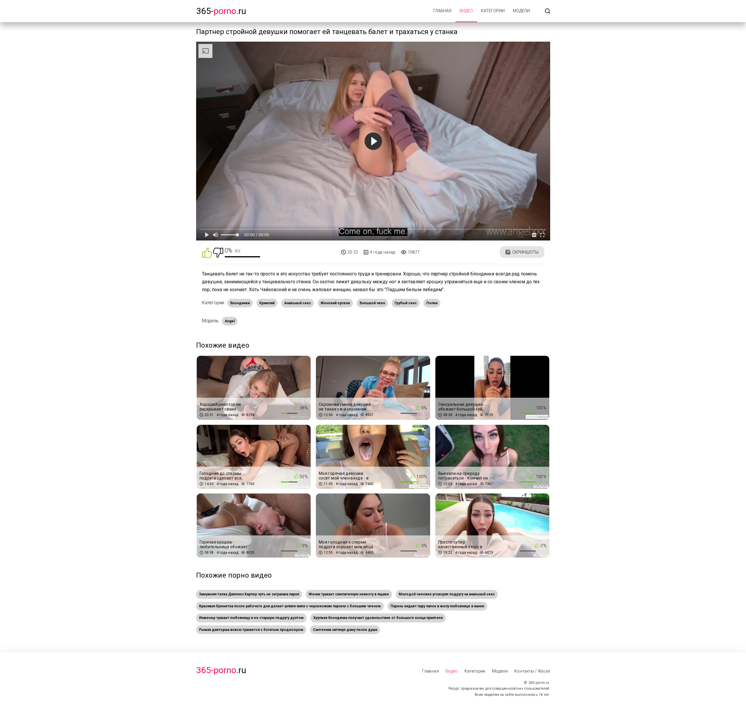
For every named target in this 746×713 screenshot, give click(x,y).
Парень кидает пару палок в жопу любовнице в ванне (437, 606)
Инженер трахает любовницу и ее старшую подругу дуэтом (251, 618)
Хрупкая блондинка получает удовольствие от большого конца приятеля (378, 618)
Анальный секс (297, 303)
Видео (466, 10)
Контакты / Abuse (532, 671)
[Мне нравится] (207, 252)
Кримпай (267, 303)
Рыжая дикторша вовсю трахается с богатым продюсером (251, 630)
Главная (442, 10)
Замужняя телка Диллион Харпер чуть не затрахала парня (249, 594)
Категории (493, 10)
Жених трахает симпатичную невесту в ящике (349, 594)
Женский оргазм (335, 303)
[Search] (547, 11)
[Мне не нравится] (218, 252)
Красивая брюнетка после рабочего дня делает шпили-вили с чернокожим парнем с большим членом (290, 606)
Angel (230, 321)
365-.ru (221, 11)
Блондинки (240, 303)
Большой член (372, 303)
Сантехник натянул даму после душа (345, 630)
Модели (521, 10)
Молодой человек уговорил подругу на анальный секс (447, 594)
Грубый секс (406, 303)
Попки (431, 303)
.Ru (221, 670)
